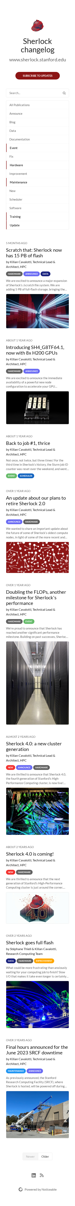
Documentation (19, 139)
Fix (11, 156)
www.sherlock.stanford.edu (37, 59)
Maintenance (18, 182)
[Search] (64, 93)
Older (45, 1156)
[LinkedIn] (36, 1175)
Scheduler (15, 199)
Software (15, 208)
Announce (15, 113)
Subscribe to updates (37, 75)
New (12, 191)
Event (14, 148)
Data (12, 130)
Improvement (18, 173)
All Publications (19, 105)
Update (15, 225)
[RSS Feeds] (41, 1175)
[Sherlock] (37, 26)
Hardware (16, 165)
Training (15, 216)
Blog (12, 122)
